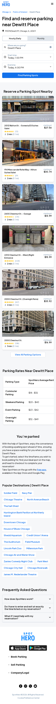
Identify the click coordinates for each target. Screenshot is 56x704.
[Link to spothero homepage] (28, 636)
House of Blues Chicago (17, 528)
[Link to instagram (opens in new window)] (25, 686)
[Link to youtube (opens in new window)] (35, 686)
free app (41, 469)
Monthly (41, 38)
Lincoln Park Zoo (12, 548)
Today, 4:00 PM (16, 67)
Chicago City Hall (13, 567)
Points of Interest (20, 12)
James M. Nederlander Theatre (20, 574)
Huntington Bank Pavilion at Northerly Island (24, 514)
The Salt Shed (11, 506)
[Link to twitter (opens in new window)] (30, 686)
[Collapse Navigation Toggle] (52, 3)
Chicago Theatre (13, 499)
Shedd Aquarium (13, 535)
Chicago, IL (6, 12)
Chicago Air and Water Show (19, 554)
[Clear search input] (50, 47)
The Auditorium (12, 541)
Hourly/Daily (15, 38)
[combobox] (28, 47)
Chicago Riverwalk (37, 567)
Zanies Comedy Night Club (18, 561)
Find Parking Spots (28, 75)
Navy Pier (27, 493)
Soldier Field (10, 493)
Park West (43, 561)
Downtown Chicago (15, 522)
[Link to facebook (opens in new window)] (20, 686)
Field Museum (32, 541)
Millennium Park (34, 548)
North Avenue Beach (38, 499)
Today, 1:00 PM (15, 57)
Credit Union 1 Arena (37, 535)
